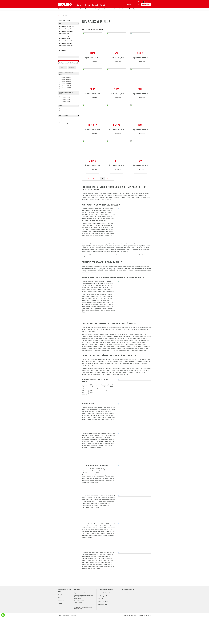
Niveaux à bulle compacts (65, 43)
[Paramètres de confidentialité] (3, 615)
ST (116, 161)
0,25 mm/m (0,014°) (66, 77)
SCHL (140, 89)
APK (116, 53)
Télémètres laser (89, 9)
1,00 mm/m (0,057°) (66, 85)
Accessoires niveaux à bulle (66, 52)
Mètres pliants (98, 9)
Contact (60, 603)
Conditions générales (103, 596)
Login (140, 1)
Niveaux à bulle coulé (64, 38)
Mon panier (146, 4)
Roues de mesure (123, 9)
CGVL (59, 615)
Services (60, 597)
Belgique (147, 2)
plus (139, 9)
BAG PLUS (92, 161)
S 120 (116, 89)
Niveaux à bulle (61, 9)
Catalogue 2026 (125, 593)
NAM (92, 53)
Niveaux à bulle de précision (66, 36)
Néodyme (63, 111)
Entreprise (60, 594)
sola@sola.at (81, 602)
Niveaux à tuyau (63, 50)
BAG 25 (116, 125)
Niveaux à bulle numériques (66, 31)
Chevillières (114, 9)
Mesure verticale (65, 121)
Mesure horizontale (66, 119)
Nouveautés (61, 600)
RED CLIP (92, 125)
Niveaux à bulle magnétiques (66, 28)
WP (140, 161)
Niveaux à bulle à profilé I (65, 40)
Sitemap (73, 615)
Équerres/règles (132, 9)
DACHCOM (148, 615)
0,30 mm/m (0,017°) (66, 79)
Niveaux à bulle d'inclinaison (66, 48)
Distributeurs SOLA (102, 604)
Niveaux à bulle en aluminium (66, 26)
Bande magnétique (66, 109)
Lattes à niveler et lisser (72, 9)
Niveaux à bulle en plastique (66, 45)
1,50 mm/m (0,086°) (66, 87)
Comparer (94, 61)
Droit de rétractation (102, 598)
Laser (81, 9)
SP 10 (92, 89)
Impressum (66, 615)
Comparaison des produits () (93, 29)
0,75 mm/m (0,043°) (66, 83)
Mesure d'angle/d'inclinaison (68, 123)
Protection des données (103, 601)
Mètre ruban (106, 9)
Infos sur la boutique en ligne (105, 593)
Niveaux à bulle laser (64, 33)
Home (59, 15)
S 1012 (140, 53)
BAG (140, 125)
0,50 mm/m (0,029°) (66, 81)
